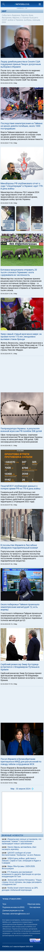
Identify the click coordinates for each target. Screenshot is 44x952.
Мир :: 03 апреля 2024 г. (21, 789)
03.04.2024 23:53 (7, 83)
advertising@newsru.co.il (19, 914)
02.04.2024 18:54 (7, 783)
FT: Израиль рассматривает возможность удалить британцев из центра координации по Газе (21, 874)
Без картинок (35, 907)
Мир (4, 11)
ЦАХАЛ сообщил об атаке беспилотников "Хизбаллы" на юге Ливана (21, 854)
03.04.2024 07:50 (7, 505)
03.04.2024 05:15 (7, 624)
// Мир (15, 83)
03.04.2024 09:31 (7, 354)
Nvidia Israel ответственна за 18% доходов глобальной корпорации (20, 889)
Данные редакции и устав (13, 910)
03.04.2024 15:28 (7, 203)
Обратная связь (33, 904)
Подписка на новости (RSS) (13, 907)
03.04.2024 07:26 (7, 564)
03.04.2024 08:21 (7, 445)
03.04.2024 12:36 (7, 294)
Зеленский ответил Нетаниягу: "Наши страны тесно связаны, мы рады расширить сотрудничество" (22, 882)
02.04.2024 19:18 (7, 684)
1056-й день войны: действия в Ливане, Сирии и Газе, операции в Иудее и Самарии (21, 860)
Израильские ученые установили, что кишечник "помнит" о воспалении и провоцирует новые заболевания (21, 841)
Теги (4, 904)
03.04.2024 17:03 (7, 143)
